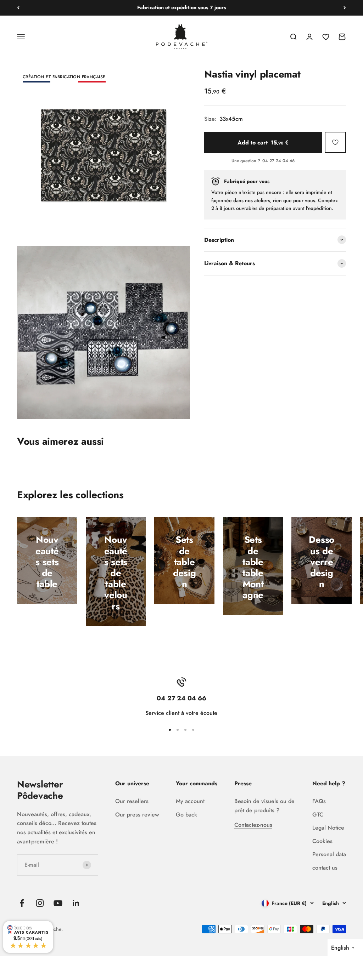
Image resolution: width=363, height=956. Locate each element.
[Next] (345, 8)
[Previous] (18, 8)
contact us (324, 868)
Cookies (322, 841)
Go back (186, 814)
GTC (317, 814)
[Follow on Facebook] (22, 903)
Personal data (329, 854)
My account (190, 801)
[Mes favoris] (335, 142)
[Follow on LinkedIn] (76, 903)
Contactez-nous (253, 825)
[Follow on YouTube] (58, 903)
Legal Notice (328, 828)
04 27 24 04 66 (278, 161)
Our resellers (132, 801)
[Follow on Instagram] (40, 903)
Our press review (137, 814)
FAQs (319, 801)
